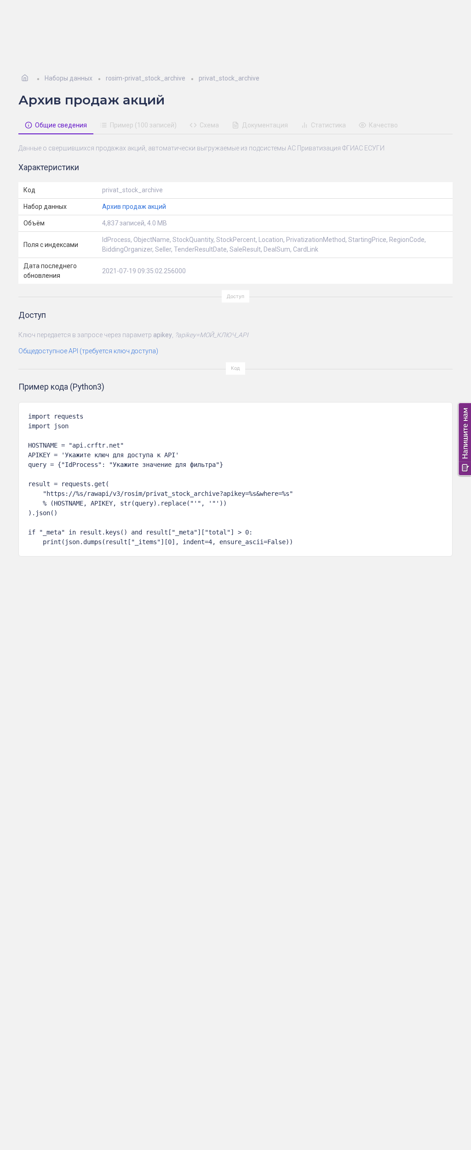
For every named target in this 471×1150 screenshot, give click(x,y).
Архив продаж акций (134, 206)
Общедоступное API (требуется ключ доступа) (88, 351)
